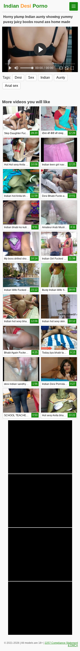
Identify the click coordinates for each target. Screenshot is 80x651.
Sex (31, 77)
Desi (18, 77)
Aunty (60, 77)
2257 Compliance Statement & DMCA (61, 644)
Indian (45, 77)
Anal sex (11, 85)
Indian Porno (26, 6)
